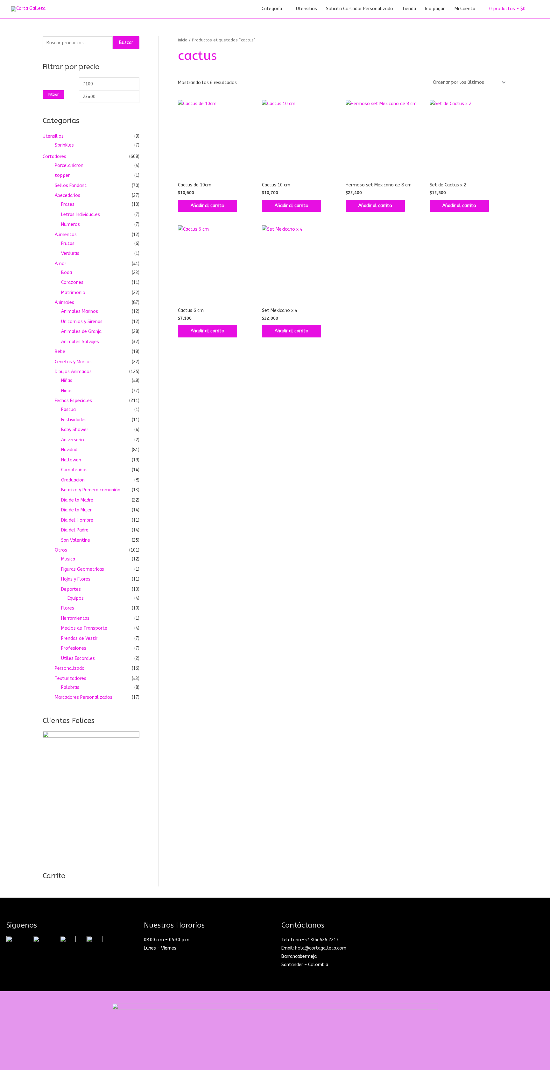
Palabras (70, 687)
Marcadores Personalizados (83, 697)
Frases (67, 204)
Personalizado (70, 668)
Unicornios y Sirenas (81, 321)
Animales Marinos (79, 311)
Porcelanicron (69, 165)
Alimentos (66, 234)
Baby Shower (74, 429)
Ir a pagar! (435, 8)
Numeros (70, 224)
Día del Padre (74, 530)
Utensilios (306, 8)
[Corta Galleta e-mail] (68, 943)
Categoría (272, 8)
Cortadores (54, 156)
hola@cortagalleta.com (320, 948)
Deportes (71, 589)
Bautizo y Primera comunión (90, 490)
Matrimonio (73, 292)
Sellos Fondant (71, 185)
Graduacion (73, 480)
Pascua (68, 409)
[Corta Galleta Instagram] (14, 943)
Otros (61, 550)
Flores (67, 608)
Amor (60, 263)
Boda (66, 272)
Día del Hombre (77, 520)
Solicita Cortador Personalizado (359, 8)
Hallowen (71, 460)
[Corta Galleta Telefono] (94, 943)
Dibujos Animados (73, 371)
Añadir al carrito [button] (207, 205)
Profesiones (73, 648)
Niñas (66, 380)
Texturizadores (70, 678)
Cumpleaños (74, 470)
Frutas (67, 243)
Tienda (409, 8)
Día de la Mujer (76, 510)
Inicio (182, 40)
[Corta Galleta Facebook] (41, 943)
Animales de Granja (81, 331)
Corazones (72, 282)
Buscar (126, 42)
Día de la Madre (77, 500)
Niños (67, 391)
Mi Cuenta (465, 8)
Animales (64, 302)
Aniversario (72, 440)
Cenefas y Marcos (73, 362)
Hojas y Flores (75, 579)
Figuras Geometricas (82, 569)
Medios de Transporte (84, 628)
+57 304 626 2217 (320, 940)
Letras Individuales (80, 214)
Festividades (74, 420)
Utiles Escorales (78, 658)
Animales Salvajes (80, 341)
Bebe (60, 351)
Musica (68, 559)
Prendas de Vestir (79, 638)
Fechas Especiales (73, 400)
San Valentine (75, 540)
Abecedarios (67, 195)
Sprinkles (64, 145)
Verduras (70, 253)
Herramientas (75, 618)
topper (62, 175)
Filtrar (53, 94)
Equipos (75, 598)
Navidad (69, 449)
